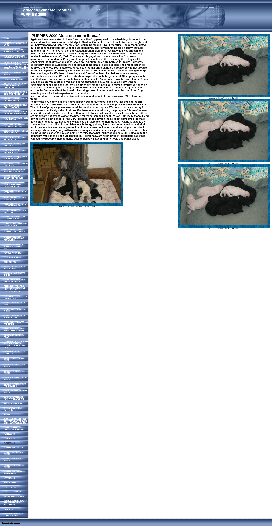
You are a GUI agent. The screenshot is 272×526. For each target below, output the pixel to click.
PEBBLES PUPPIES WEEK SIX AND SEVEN (16, 323)
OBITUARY (8, 509)
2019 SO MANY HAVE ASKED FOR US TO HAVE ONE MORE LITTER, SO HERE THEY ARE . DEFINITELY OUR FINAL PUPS (16, 65)
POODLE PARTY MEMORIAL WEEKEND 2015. (15, 224)
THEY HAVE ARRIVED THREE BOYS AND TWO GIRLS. (16, 125)
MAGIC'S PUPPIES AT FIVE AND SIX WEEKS (15, 385)
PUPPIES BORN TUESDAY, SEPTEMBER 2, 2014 (15, 218)
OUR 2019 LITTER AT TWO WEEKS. (15, 74)
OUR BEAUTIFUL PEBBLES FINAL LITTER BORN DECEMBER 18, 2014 (15, 184)
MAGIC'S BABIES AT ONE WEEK (14, 359)
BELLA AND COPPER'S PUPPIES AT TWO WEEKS (14, 231)
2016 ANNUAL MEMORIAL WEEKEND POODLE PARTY (15, 170)
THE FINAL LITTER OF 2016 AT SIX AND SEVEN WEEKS (15, 112)
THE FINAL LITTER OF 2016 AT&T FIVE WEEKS (15, 106)
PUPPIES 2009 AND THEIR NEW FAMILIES (14, 472)
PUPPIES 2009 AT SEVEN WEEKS (14, 466)
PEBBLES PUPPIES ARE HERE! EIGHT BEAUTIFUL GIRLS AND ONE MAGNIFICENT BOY (14, 289)
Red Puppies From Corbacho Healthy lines (16, 164)
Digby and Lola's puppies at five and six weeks (15, 158)
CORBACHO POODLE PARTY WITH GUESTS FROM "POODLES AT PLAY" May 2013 (16, 344)
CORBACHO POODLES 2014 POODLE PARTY (15, 297)
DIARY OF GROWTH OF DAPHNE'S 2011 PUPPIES (14, 428)
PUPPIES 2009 (9, 443)
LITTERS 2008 (9, 478)
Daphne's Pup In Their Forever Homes (13, 409)
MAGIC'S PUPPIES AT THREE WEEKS (16, 372)
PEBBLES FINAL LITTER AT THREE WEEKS (15, 198)
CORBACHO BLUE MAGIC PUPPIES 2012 (15, 353)
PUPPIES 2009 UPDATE (13, 448)
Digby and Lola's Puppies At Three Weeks (15, 145)
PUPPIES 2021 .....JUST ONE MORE (15, 44)
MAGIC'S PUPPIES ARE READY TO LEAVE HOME (14, 398)
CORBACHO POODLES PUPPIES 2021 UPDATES (14, 50)
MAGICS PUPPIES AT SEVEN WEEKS (15, 391)
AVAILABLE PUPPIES (12, 257)
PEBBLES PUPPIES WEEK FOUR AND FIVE (14, 317)
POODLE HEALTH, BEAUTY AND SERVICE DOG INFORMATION (15, 503)
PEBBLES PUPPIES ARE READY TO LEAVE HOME (14, 329)
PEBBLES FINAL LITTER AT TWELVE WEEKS (15, 211)
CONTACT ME (9, 438)
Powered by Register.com (11, 523)
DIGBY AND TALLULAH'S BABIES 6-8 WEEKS (14, 280)
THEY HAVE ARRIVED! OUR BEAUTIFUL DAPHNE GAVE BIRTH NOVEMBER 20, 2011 (15, 421)
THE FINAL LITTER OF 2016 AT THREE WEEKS (15, 99)
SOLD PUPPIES (10, 262)
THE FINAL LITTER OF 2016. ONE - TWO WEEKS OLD (15, 93)
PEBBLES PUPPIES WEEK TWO (14, 304)
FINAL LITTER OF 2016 (13, 79)
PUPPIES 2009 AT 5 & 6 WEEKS (13, 453)
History (7, 414)
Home (6, 38)
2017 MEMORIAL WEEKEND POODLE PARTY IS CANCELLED (15, 85)
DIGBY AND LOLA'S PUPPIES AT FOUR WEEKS (16, 151)
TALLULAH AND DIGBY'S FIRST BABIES (14, 267)
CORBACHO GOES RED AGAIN (14, 336)
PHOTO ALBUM (10, 487)
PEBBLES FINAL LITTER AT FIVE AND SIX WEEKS (15, 205)
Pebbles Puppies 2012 (13, 403)
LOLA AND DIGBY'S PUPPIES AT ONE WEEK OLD (16, 132)
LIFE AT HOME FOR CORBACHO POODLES (13, 177)
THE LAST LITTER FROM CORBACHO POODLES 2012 (15, 57)
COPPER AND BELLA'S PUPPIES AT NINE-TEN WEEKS (13, 246)
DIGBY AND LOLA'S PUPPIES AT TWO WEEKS (16, 138)
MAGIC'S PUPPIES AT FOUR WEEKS (15, 378)
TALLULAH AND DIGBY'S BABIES (14, 274)
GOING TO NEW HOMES (14, 496)
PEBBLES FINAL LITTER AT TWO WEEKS (15, 192)
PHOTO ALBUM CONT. (13, 492)
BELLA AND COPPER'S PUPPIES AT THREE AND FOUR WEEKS (14, 238)
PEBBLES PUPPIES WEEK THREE (14, 310)
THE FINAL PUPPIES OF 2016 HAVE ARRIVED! (16, 119)
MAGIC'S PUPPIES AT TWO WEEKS (15, 366)
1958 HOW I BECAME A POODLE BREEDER (13, 515)
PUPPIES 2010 (9, 434)
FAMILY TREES (10, 483)
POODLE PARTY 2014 (13, 253)
